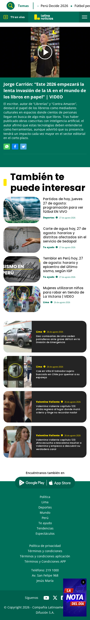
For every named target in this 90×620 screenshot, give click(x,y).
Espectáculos (45, 533)
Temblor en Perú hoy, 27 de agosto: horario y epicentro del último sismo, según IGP (63, 264)
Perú (45, 518)
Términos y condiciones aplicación (45, 556)
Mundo (45, 512)
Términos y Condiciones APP (45, 561)
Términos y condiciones (45, 551)
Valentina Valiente (48, 401)
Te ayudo (48, 247)
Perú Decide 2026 (52, 5)
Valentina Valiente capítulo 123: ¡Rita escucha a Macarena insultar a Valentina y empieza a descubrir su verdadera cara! (58, 444)
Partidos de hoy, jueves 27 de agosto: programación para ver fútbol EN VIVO (63, 205)
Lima (46, 302)
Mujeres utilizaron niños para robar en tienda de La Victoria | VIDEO (63, 292)
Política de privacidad (45, 546)
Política (45, 497)
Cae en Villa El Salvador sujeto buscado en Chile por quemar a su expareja (58, 374)
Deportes (48, 217)
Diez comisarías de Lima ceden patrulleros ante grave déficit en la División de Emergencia (58, 339)
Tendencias (45, 528)
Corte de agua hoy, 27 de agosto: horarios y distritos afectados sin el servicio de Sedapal (64, 235)
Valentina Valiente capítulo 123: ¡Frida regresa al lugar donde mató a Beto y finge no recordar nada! (58, 409)
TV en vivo (17, 17)
